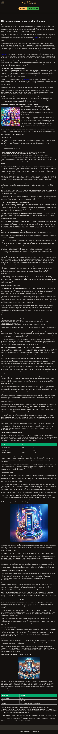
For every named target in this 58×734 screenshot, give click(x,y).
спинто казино (5, 54)
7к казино (35, 37)
